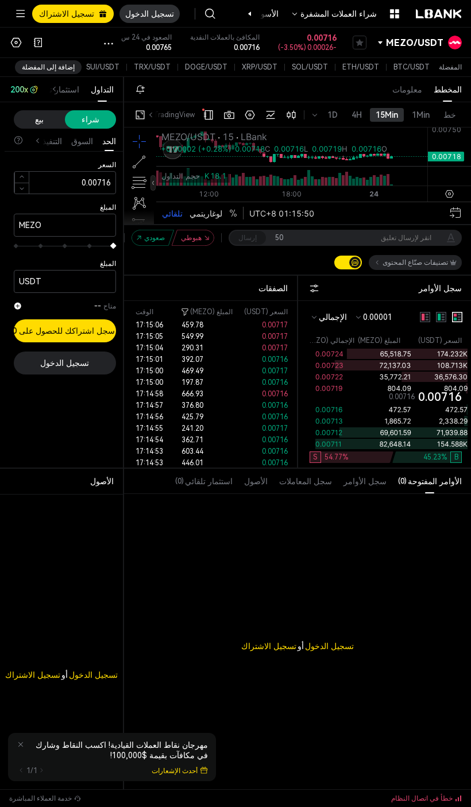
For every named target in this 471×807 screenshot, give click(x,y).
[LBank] (439, 14)
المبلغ (108, 207)
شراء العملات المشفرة (338, 13)
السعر (107, 165)
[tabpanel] (297, 623)
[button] (255, 14)
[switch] (348, 262)
